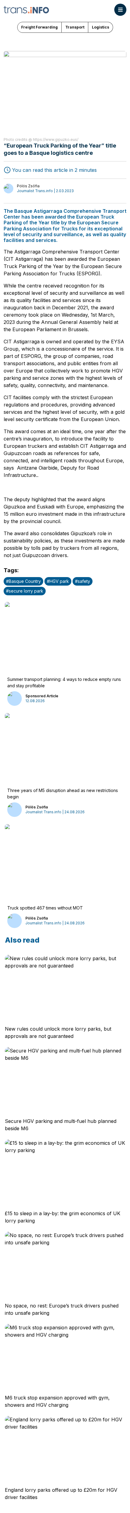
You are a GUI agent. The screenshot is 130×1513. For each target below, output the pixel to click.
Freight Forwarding (39, 27)
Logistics (100, 27)
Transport (74, 27)
